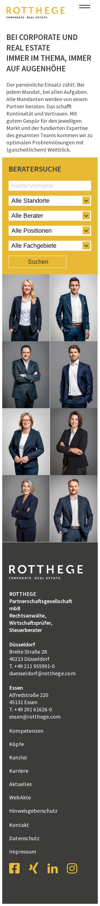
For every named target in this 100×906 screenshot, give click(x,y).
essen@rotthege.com (35, 716)
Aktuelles (20, 783)
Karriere (18, 770)
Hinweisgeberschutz (33, 810)
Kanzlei (18, 757)
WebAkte (20, 797)
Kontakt (19, 824)
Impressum (22, 851)
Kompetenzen (26, 730)
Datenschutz (24, 838)
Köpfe (16, 744)
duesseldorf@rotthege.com (42, 673)
